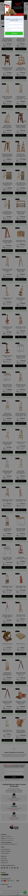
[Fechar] (22, 2)
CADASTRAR (14, 33)
